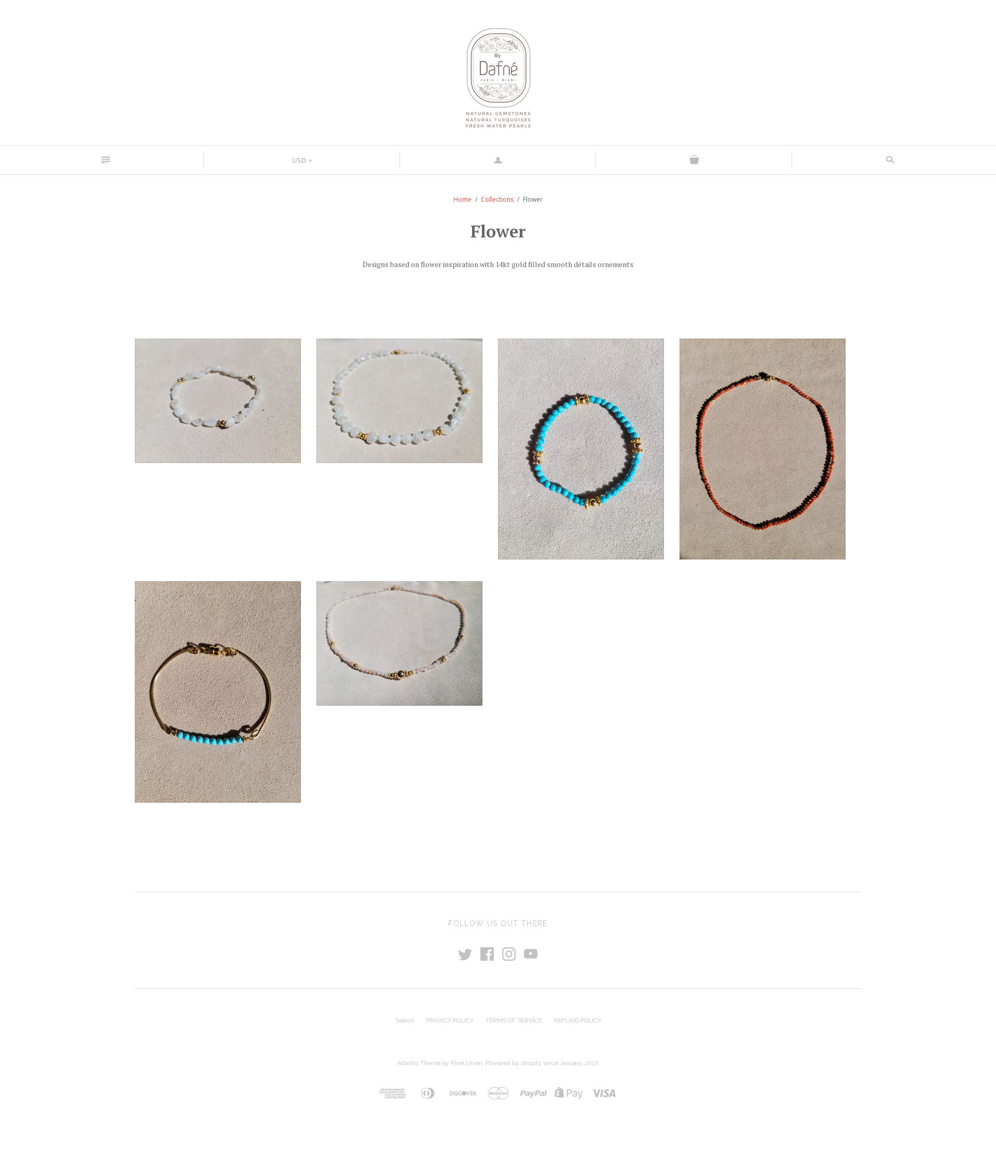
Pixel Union (466, 1063)
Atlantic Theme (418, 1063)
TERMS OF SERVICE (514, 1020)
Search (404, 1020)
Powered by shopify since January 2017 (541, 1063)
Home (462, 199)
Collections (497, 199)
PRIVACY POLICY (450, 1020)
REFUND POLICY (577, 1020)
